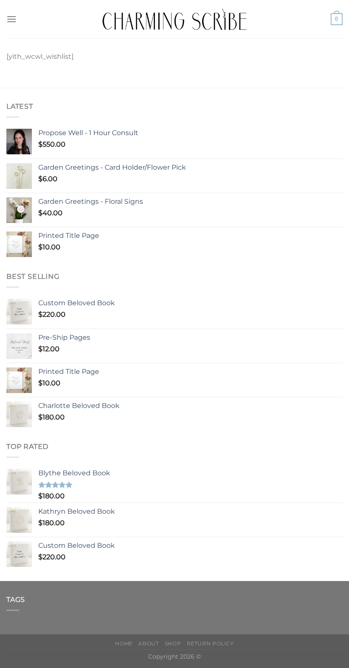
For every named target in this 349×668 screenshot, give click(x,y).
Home (123, 643)
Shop (173, 643)
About (148, 643)
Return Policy (210, 643)
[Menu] (11, 19)
